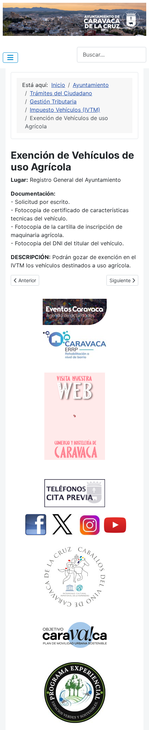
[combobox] (111, 54)
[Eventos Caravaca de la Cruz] (74, 312)
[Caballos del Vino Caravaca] (74, 577)
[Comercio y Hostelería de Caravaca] (74, 416)
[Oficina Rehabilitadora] (74, 345)
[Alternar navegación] (10, 57)
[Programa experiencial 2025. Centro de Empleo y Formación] (74, 692)
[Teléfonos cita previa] (74, 493)
